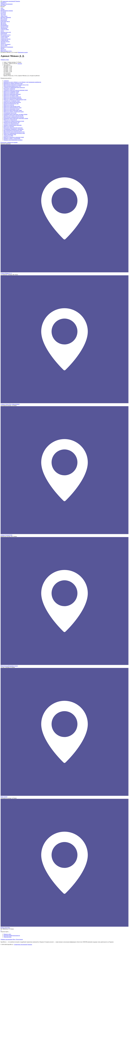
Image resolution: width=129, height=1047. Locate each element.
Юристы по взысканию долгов (11, 109)
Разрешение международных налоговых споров (16, 118)
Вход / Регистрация (18, 939)
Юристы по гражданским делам (12, 106)
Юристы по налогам (9, 105)
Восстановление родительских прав (13, 130)
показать (20, 63)
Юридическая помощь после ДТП (12, 86)
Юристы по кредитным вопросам (12, 102)
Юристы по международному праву (13, 110)
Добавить (5, 59)
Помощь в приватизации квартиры (13, 125)
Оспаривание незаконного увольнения (13, 129)
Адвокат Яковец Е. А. (6, 273)
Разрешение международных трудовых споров (15, 114)
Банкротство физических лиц (11, 103)
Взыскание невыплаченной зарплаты (13, 127)
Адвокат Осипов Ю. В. (6, 535)
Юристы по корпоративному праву (13, 107)
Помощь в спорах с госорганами (12, 138)
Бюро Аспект (4, 796)
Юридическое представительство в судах (14, 131)
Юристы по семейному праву (11, 92)
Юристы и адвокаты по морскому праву (14, 137)
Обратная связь (7, 936)
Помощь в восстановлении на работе (13, 140)
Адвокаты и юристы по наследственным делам (16, 90)
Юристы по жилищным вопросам (12, 96)
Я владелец (3, 142)
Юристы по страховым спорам (11, 91)
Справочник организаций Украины (23, 944)
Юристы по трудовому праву (11, 95)
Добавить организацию (7, 939)
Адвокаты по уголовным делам (12, 101)
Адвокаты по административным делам (14, 121)
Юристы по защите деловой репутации (14, 111)
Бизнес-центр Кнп (5, 927)
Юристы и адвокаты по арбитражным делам (15, 99)
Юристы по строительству (10, 119)
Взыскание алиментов (9, 88)
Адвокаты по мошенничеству (11, 123)
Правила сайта (7, 934)
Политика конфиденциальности (12, 935)
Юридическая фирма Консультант (9, 666)
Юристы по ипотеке (9, 126)
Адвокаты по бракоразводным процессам (14, 87)
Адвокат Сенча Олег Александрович (10, 404)
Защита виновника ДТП (10, 134)
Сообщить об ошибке (12, 142)
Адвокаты (6, 80)
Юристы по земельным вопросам (12, 94)
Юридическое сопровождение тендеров (14, 117)
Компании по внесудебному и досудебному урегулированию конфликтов (22, 82)
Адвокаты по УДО (8, 135)
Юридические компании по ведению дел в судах (16, 84)
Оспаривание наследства (10, 113)
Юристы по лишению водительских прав (14, 133)
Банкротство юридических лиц (11, 122)
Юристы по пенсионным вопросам (13, 98)
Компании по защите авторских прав (13, 83)
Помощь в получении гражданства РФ (13, 115)
